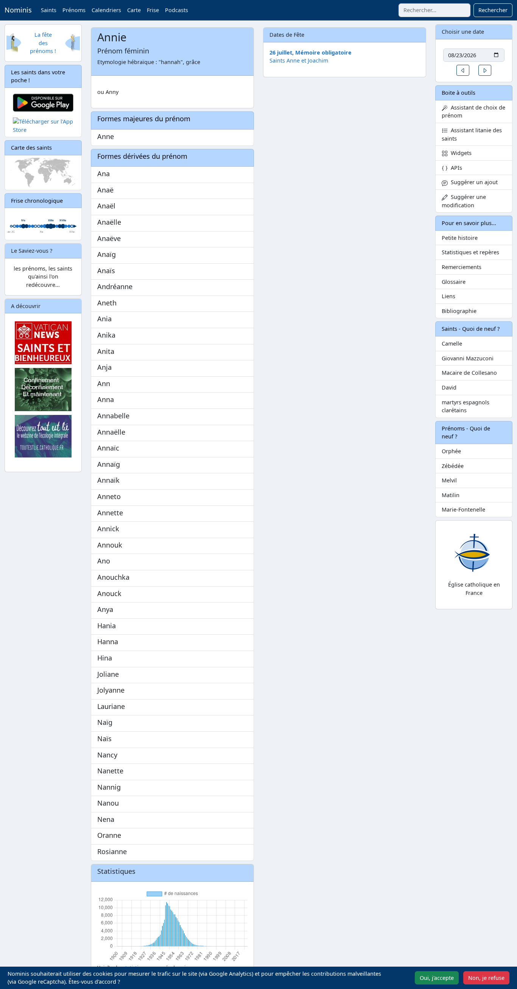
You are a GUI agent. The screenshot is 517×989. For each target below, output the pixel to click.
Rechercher (493, 10)
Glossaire (454, 281)
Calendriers (106, 10)
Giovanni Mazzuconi (468, 358)
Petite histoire (460, 237)
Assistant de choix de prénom (473, 111)
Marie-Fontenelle (463, 509)
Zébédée (453, 465)
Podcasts (176, 10)
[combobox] (434, 10)
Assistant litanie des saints (472, 134)
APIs (455, 167)
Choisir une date (463, 31)
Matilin (450, 495)
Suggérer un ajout (473, 182)
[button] (462, 70)
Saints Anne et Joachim (298, 60)
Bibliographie (459, 311)
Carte (134, 10)
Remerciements (461, 267)
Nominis (18, 9)
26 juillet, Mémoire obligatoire (310, 52)
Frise (153, 10)
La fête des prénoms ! (43, 43)
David (449, 387)
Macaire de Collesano (469, 372)
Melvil (449, 480)
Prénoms (74, 10)
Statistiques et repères (470, 252)
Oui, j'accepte (437, 977)
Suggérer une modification (464, 201)
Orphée (451, 451)
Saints (48, 10)
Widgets (460, 152)
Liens (448, 296)
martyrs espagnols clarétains (465, 406)
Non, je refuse (486, 977)
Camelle (452, 343)
